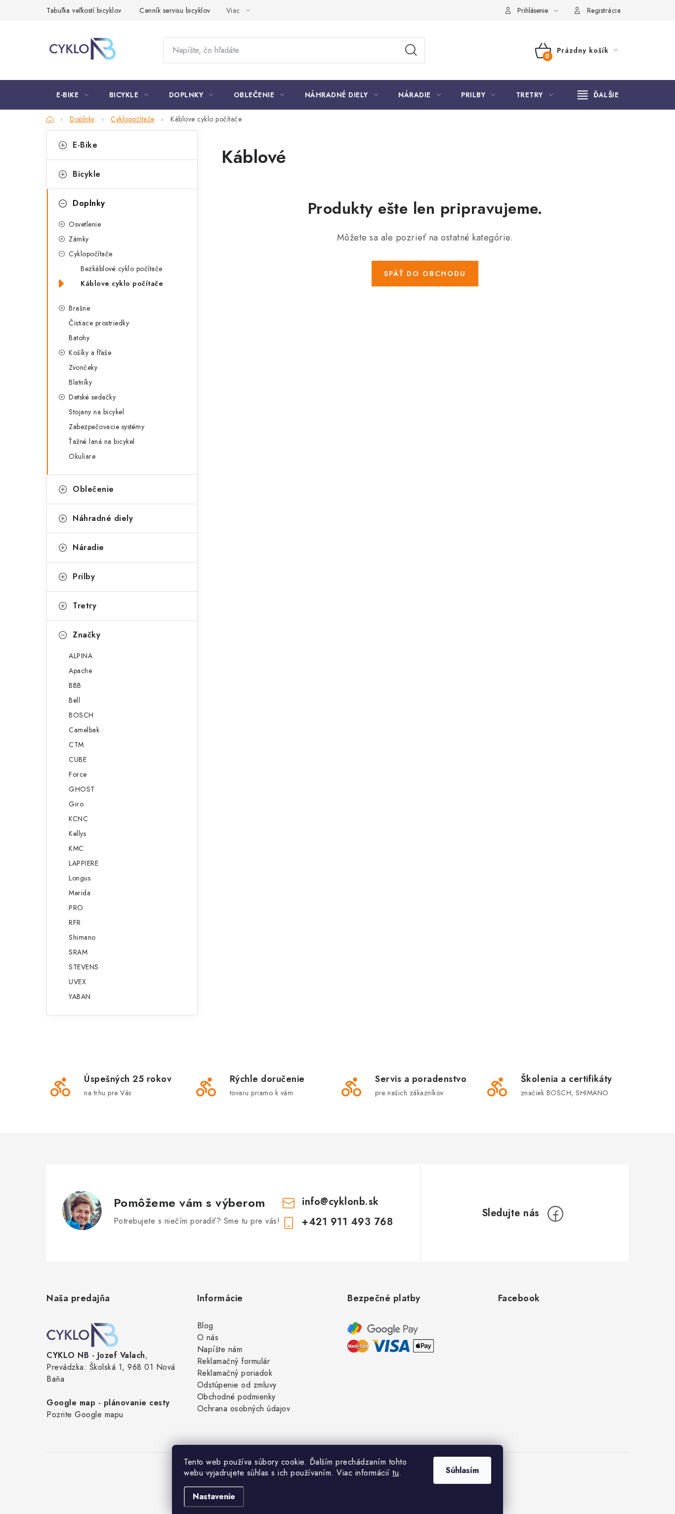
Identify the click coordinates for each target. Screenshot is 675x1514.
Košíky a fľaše (90, 353)
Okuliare (82, 456)
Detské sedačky (92, 397)
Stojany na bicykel (96, 412)
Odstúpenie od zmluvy (237, 1385)
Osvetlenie (85, 224)
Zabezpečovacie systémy (106, 427)
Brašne (79, 308)
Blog (205, 1325)
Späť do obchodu (425, 274)
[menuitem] (72, 95)
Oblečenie (93, 489)
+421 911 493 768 (347, 1222)
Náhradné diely (103, 518)
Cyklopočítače (91, 254)
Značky (86, 634)
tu (395, 1472)
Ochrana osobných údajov (244, 1408)
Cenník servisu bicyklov (175, 10)
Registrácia (604, 10)
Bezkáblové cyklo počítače (122, 269)
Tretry (84, 605)
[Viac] (598, 95)
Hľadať (411, 50)
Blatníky (80, 382)
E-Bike (85, 145)
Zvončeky (83, 367)
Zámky (79, 239)
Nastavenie (214, 1496)
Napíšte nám (220, 1349)
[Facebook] (555, 1214)
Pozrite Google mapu (85, 1414)
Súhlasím (462, 1470)
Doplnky (89, 203)
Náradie (88, 547)
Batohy (79, 338)
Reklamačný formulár (233, 1361)
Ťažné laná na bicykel (102, 441)
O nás (208, 1337)
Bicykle (87, 174)
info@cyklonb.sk (340, 1202)
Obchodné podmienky (236, 1396)
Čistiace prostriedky (99, 323)
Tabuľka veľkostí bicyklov (84, 10)
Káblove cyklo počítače (122, 283)
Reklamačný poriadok (235, 1373)
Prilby (84, 576)
